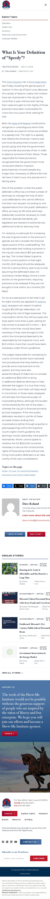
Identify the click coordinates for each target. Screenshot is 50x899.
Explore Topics (28, 813)
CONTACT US (29, 842)
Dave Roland (10, 71)
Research (43, 813)
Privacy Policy (25, 874)
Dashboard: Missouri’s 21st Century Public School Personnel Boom (34, 628)
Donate (8, 734)
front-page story (38, 82)
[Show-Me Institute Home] (6, 4)
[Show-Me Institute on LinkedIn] (11, 842)
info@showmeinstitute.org (11, 890)
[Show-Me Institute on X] (7, 842)
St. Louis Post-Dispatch (27, 471)
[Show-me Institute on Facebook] (3, 842)
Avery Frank (27, 636)
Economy (6, 31)
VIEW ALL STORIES (11, 673)
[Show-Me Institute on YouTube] (15, 842)
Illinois (5, 471)
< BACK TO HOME (15, 534)
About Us (16, 819)
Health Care (7, 27)
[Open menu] (45, 4)
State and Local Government (14, 35)
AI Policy (29, 819)
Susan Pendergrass (30, 607)
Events (5, 819)
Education (6, 23)
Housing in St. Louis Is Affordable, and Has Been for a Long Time (33, 573)
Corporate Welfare (9, 39)
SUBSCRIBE (38, 858)
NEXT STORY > (36, 534)
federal (26, 123)
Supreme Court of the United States (18, 475)
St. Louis (12, 471)
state (14, 123)
